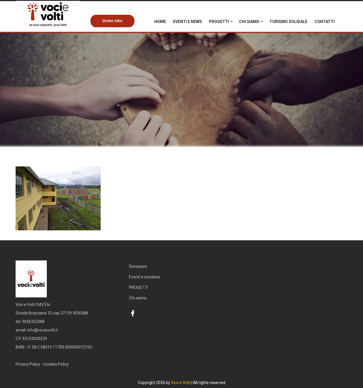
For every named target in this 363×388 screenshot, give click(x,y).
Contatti (325, 21)
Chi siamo (249, 21)
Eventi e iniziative (144, 277)
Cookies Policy (56, 364)
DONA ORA (112, 21)
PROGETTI (219, 21)
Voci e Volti (181, 382)
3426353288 (33, 321)
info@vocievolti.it (42, 330)
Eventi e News (187, 21)
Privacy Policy (28, 364)
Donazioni (138, 266)
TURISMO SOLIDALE (288, 21)
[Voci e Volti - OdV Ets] (58, 20)
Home (160, 21)
